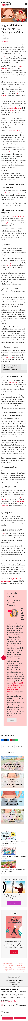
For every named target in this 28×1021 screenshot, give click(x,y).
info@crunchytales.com (14, 903)
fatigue (8, 265)
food (4, 746)
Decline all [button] (20, 1018)
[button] (26, 4)
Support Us (14, 579)
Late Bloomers (19, 980)
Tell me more (12, 720)
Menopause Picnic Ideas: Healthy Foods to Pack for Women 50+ (12, 766)
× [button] (26, 988)
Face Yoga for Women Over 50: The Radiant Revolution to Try (12, 784)
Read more (13, 1000)
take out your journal (18, 216)
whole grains (13, 382)
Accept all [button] (7, 1018)
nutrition (10, 746)
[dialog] (14, 1004)
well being (19, 746)
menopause (4, 56)
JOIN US (14, 952)
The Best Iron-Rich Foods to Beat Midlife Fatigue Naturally (12, 819)
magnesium (20, 501)
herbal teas (4, 506)
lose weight (5, 223)
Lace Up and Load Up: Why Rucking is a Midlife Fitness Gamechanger (20, 967)
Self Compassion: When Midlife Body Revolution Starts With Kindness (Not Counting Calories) (7, 967)
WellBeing (6, 38)
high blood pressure (15, 108)
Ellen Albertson (18, 36)
